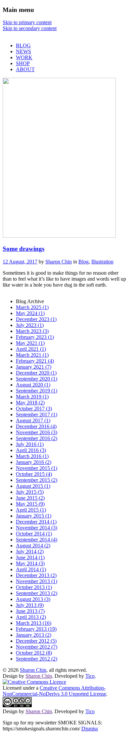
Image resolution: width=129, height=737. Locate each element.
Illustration (102, 261)
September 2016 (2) (36, 438)
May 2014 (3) (30, 563)
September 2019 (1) (36, 390)
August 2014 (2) (33, 545)
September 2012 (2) (36, 659)
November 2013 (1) (36, 581)
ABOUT (25, 69)
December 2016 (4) (36, 426)
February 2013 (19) (36, 629)
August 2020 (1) (33, 385)
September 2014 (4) (36, 539)
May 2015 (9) (30, 504)
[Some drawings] (59, 236)
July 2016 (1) (30, 444)
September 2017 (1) (36, 414)
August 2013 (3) (33, 599)
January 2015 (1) (33, 516)
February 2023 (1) (35, 337)
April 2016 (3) (31, 450)
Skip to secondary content (30, 28)
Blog (83, 261)
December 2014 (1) (36, 522)
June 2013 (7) (30, 611)
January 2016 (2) (33, 462)
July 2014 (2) (30, 551)
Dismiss (89, 728)
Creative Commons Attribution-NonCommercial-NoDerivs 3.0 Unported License (54, 691)
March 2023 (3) (32, 331)
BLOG (23, 45)
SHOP (23, 63)
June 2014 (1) (30, 557)
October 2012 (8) (34, 653)
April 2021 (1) (31, 349)
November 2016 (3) (36, 432)
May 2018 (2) (30, 402)
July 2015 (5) (30, 492)
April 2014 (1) (31, 569)
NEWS (23, 51)
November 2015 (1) (36, 468)
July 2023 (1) (30, 325)
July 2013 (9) (30, 605)
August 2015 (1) (33, 486)
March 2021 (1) (32, 355)
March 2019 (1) (32, 396)
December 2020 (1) (36, 373)
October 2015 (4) (34, 474)
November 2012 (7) (36, 647)
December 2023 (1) (36, 319)
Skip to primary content (27, 22)
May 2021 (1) (30, 343)
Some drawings (23, 248)
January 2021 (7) (33, 367)
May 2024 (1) (30, 313)
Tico (90, 676)
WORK (24, 57)
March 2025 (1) (32, 307)
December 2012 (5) (36, 641)
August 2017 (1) (33, 420)
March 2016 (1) (32, 456)
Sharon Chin (58, 261)
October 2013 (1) (34, 587)
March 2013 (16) (33, 623)
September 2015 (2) (36, 480)
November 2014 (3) (36, 527)
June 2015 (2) (30, 498)
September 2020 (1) (36, 379)
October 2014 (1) (34, 533)
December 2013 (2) (36, 575)
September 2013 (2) (36, 593)
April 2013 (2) (31, 617)
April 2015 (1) (31, 510)
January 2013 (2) (33, 635)
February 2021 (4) (35, 361)
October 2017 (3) (34, 408)
